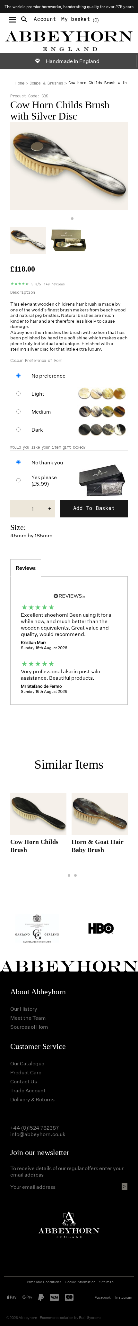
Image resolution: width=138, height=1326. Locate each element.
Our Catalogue (27, 1063)
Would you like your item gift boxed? (47, 447)
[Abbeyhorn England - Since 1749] (69, 39)
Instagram (123, 1297)
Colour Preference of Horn (36, 360)
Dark (37, 429)
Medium (41, 411)
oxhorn (99, 332)
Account (45, 19)
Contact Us (23, 1081)
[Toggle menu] (12, 19)
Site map (106, 1281)
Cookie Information (80, 1281)
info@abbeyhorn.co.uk (37, 1134)
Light (37, 393)
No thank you (47, 462)
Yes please (44, 480)
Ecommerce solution (56, 1317)
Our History (23, 1008)
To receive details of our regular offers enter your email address (67, 1171)
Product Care (25, 1072)
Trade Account (28, 1090)
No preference (48, 375)
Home (19, 83)
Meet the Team (28, 1017)
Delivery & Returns (32, 1099)
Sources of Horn (29, 1026)
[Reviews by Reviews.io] (69, 595)
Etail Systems (90, 1317)
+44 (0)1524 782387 (34, 1127)
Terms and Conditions (43, 1281)
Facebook (103, 1297)
